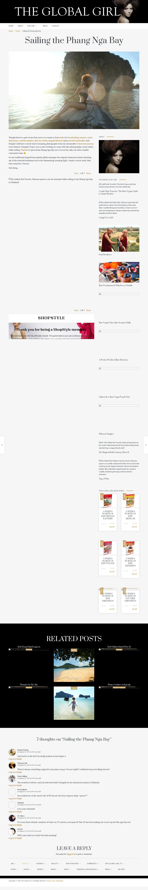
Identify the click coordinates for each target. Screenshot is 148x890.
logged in (71, 854)
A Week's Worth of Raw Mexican (113, 360)
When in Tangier (106, 434)
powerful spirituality (76, 141)
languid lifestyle (55, 141)
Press (107, 869)
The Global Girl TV (113, 863)
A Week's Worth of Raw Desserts (130, 562)
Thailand (24, 150)
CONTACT (55, 26)
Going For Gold (106, 217)
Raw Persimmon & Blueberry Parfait (115, 285)
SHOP (122, 869)
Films (13, 869)
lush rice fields (41, 141)
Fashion (39, 863)
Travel (17, 31)
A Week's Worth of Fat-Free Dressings (130, 597)
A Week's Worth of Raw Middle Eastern (107, 515)
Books (40, 869)
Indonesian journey (85, 144)
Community (92, 863)
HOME (11, 26)
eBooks (103, 524)
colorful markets (26, 141)
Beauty (54, 863)
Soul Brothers (105, 254)
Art (12, 863)
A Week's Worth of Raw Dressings (108, 597)
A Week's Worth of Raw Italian (107, 561)
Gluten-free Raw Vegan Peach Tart (114, 397)
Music (53, 869)
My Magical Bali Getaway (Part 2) (114, 452)
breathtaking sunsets (77, 137)
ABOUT (20, 26)
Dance (26, 869)
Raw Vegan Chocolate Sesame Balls (115, 322)
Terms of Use (50, 881)
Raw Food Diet (72, 863)
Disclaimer (59, 881)
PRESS (45, 26)
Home (11, 31)
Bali (62, 137)
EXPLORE (31, 26)
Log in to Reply (15, 759)
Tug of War (104, 479)
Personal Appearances (87, 869)
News (66, 869)
